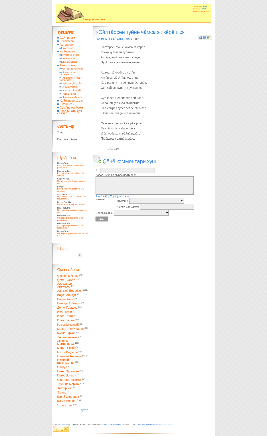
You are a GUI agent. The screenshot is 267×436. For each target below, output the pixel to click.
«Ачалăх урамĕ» (69, 87)
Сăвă (120, 38)
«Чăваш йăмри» (69, 94)
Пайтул (62, 367)
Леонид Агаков (67, 337)
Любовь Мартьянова (65, 342)
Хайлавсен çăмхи (72, 100)
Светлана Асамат (69, 379)
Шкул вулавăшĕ (69, 62)
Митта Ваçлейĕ (67, 352)
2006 (129, 38)
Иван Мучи (64, 311)
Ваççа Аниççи (66, 295)
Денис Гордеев (67, 307)
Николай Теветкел (69, 356)
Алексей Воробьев (69, 290)
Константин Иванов (70, 328)
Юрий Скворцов (68, 396)
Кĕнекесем (67, 41)
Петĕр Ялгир (65, 375)
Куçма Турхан (66, 333)
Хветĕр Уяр (64, 388)
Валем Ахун (65, 299)
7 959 (204, 8)
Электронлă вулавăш (94, 19)
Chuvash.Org (64, 424)
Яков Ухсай (64, 405)
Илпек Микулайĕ (68, 324)
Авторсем (66, 44)
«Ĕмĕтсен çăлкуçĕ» (71, 83)
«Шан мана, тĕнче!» (71, 97)
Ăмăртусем (67, 65)
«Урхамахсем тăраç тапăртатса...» (70, 79)
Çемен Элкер (66, 280)
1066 (205, 6)
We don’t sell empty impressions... (72, 204)
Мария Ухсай (66, 348)
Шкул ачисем (67, 48)
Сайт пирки (67, 37)
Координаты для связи (69, 112)
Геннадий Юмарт (68, 303)
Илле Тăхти (65, 316)
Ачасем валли (68, 58)
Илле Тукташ (66, 320)
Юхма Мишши (106, 38)
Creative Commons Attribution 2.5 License (154, 424)
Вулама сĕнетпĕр (70, 55)
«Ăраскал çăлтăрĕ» (71, 90)
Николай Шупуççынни (65, 361)
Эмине (61, 392)
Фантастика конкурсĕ (72, 69)
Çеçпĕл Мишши (67, 275)
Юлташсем (67, 104)
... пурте (83, 409)
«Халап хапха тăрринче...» (67, 73)
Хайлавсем (67, 51)
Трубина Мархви (68, 384)
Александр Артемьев (64, 285)
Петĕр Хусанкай (68, 371)
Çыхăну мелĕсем (71, 107)
